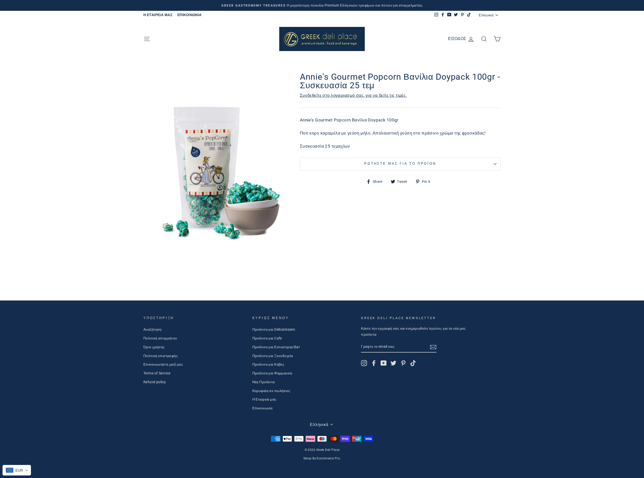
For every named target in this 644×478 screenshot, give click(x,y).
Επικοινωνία (262, 408)
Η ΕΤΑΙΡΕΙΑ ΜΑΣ (157, 15)
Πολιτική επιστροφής (160, 356)
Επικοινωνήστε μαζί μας (163, 364)
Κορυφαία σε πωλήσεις (271, 391)
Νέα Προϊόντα (263, 382)
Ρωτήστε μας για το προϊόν (400, 163)
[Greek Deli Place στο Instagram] (364, 363)
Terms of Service (157, 373)
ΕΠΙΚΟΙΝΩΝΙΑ (189, 15)
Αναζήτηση (152, 329)
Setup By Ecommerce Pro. (322, 458)
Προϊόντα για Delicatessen (273, 329)
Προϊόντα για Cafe (267, 338)
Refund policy (154, 382)
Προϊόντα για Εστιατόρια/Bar (276, 347)
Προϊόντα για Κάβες (268, 364)
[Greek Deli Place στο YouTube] (384, 363)
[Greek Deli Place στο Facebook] (374, 363)
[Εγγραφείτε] (433, 346)
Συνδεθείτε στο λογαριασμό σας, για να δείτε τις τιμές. (353, 95)
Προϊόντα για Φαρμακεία (272, 373)
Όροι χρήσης (154, 347)
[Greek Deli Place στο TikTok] (413, 363)
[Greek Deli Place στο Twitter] (393, 363)
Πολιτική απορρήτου (160, 338)
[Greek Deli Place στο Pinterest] (403, 363)
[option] (322, 5)
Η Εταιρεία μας (264, 399)
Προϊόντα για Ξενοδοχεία (272, 356)
